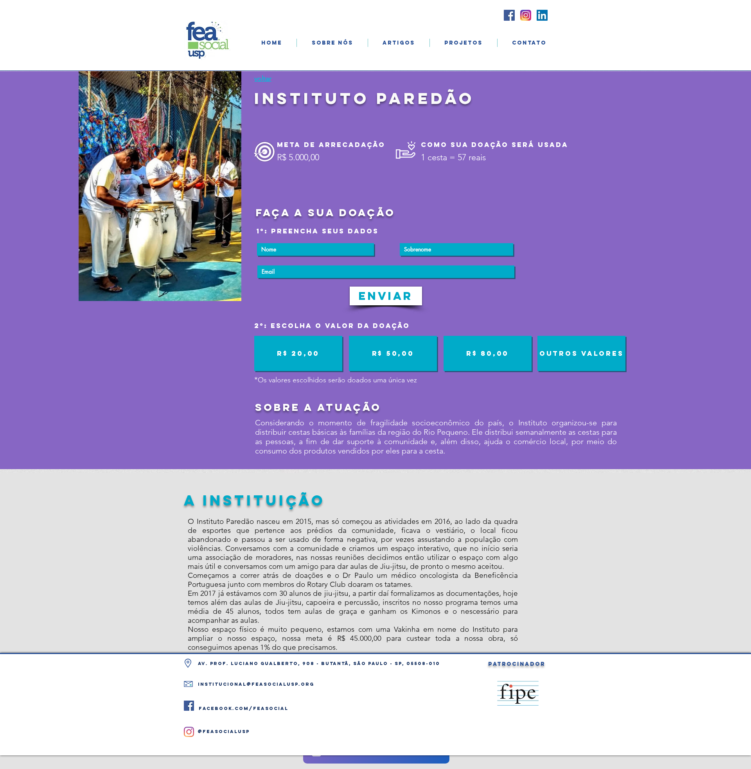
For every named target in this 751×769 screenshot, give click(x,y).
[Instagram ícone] (525, 15)
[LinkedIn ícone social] (542, 15)
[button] (332, 43)
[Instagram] (189, 732)
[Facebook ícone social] (509, 15)
